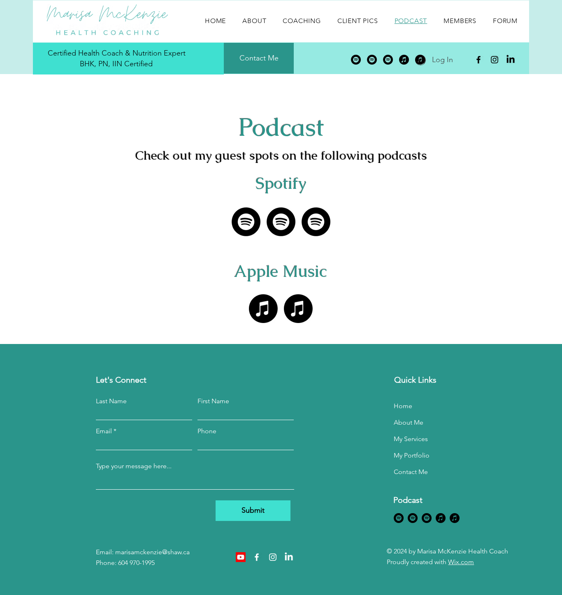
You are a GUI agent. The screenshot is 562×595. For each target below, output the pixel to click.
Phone (206, 431)
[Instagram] (494, 60)
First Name (213, 401)
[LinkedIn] (511, 60)
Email (104, 431)
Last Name (111, 401)
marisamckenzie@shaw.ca (152, 552)
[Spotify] (356, 60)
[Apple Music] (404, 60)
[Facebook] (478, 60)
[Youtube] (241, 557)
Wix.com (461, 562)
